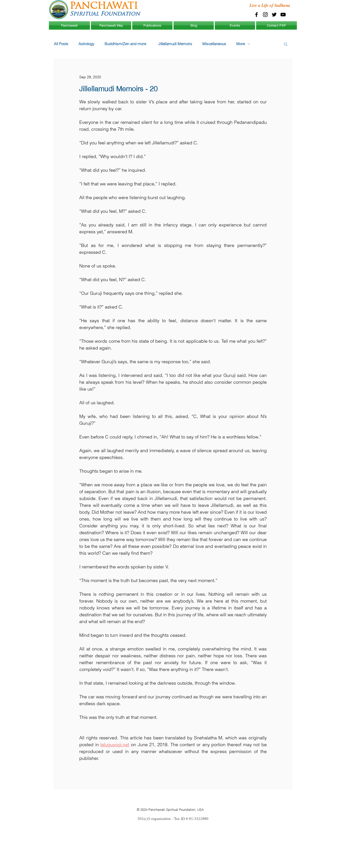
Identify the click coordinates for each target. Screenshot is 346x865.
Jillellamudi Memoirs (175, 44)
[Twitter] (274, 14)
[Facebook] (256, 14)
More (240, 44)
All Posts (61, 44)
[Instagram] (265, 14)
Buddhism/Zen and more (126, 44)
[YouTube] (283, 14)
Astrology (86, 44)
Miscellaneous (214, 44)
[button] (285, 44)
